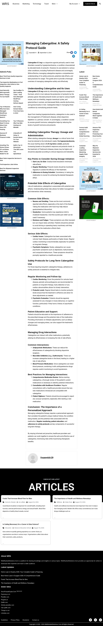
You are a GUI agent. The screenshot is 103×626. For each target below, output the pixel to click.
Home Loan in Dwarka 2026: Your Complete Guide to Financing (84, 80)
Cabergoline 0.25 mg (35, 91)
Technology (37, 4)
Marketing (26, 4)
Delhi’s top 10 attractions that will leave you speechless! (18, 149)
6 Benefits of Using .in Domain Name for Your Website (17, 137)
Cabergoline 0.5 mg (35, 63)
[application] (57, 3)
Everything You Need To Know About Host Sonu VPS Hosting (5, 125)
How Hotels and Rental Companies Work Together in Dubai (98, 114)
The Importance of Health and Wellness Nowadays (72, 498)
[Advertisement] (51, 23)
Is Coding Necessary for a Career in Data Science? (21, 524)
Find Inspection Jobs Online (9, 164)
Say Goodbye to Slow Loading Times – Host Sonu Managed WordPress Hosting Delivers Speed (18, 97)
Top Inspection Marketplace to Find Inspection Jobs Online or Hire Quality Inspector (11, 84)
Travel (46, 4)
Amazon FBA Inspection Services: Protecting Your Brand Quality (98, 132)
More (54, 4)
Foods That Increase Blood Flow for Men (84, 97)
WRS (5, 3)
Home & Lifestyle (10, 502)
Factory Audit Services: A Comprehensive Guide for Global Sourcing (84, 132)
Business (16, 4)
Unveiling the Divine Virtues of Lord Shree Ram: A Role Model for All (4, 149)
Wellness (59, 502)
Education (8, 528)
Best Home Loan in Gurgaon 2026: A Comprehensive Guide (20, 575)
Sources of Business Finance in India (5, 135)
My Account (73, 4)
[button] (90, 4)
